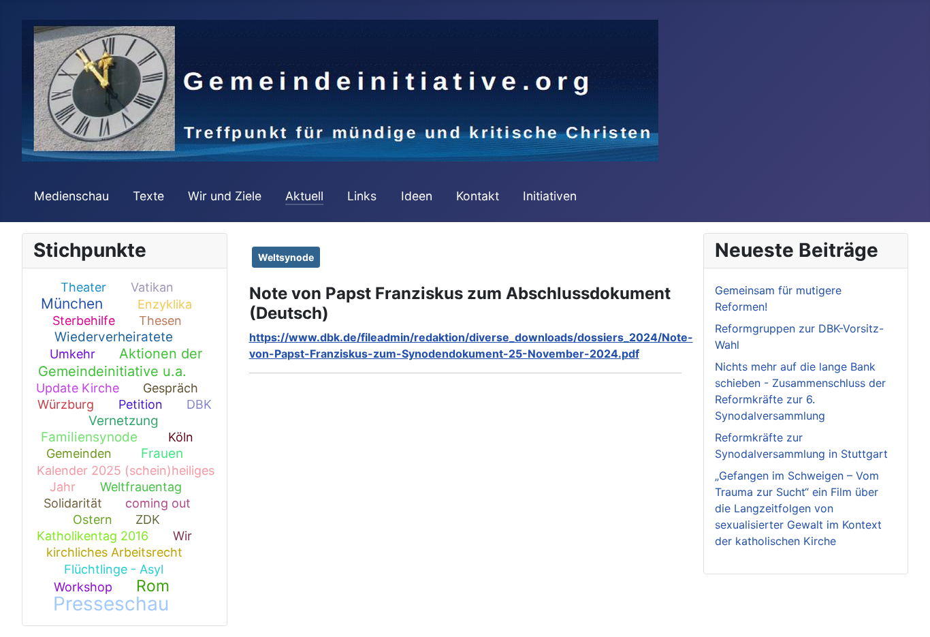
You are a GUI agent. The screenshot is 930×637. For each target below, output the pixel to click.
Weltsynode (286, 257)
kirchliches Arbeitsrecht (114, 552)
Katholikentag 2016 (92, 536)
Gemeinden (79, 453)
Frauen (162, 453)
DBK (199, 404)
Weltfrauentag (141, 487)
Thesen (160, 320)
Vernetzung (124, 421)
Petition (140, 404)
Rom (153, 585)
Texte (148, 196)
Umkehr (72, 354)
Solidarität (73, 503)
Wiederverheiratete (113, 337)
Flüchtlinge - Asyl (113, 569)
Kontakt (477, 196)
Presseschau (111, 603)
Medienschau (71, 196)
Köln (180, 437)
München (72, 303)
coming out (158, 503)
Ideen (416, 196)
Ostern (92, 519)
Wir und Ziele (224, 196)
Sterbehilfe (83, 320)
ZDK (147, 519)
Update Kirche (77, 388)
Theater (83, 287)
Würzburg (65, 404)
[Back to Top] (906, 611)
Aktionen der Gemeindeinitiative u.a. (120, 362)
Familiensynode (89, 437)
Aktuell (304, 196)
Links (361, 196)
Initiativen (550, 196)
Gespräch (170, 388)
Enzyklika (165, 304)
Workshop (83, 587)
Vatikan (152, 287)
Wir (182, 536)
